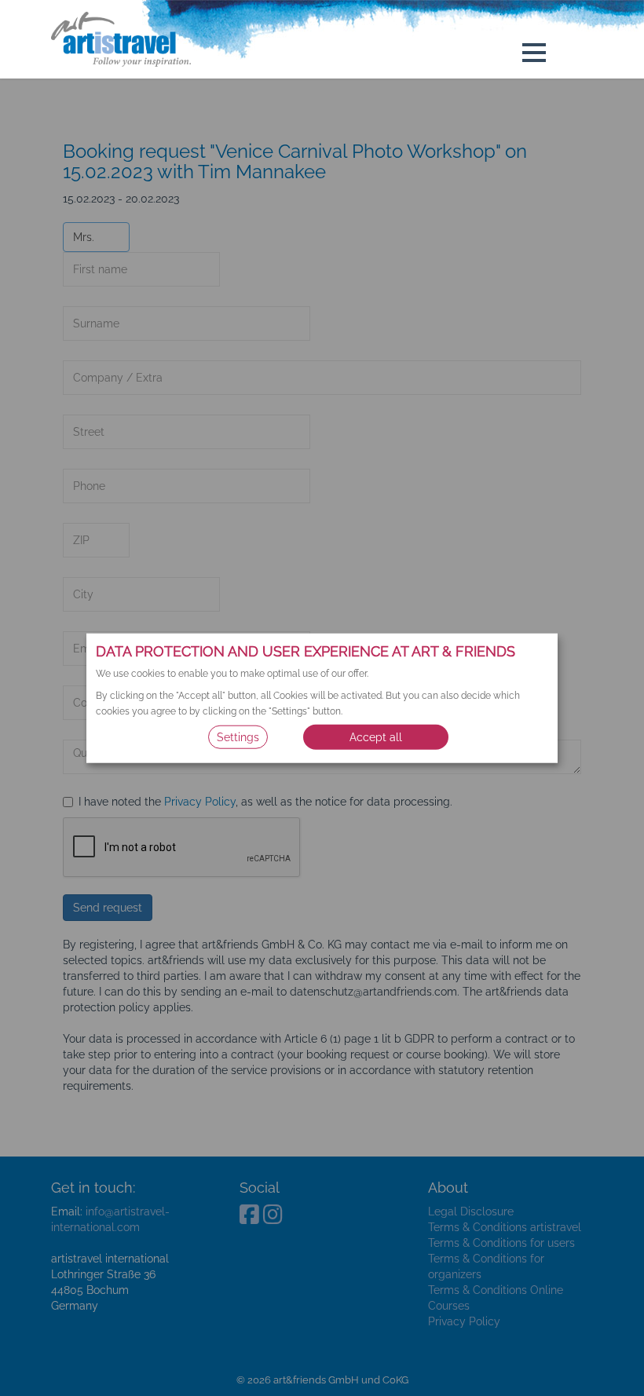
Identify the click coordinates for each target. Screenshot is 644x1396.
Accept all (375, 736)
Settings (238, 736)
